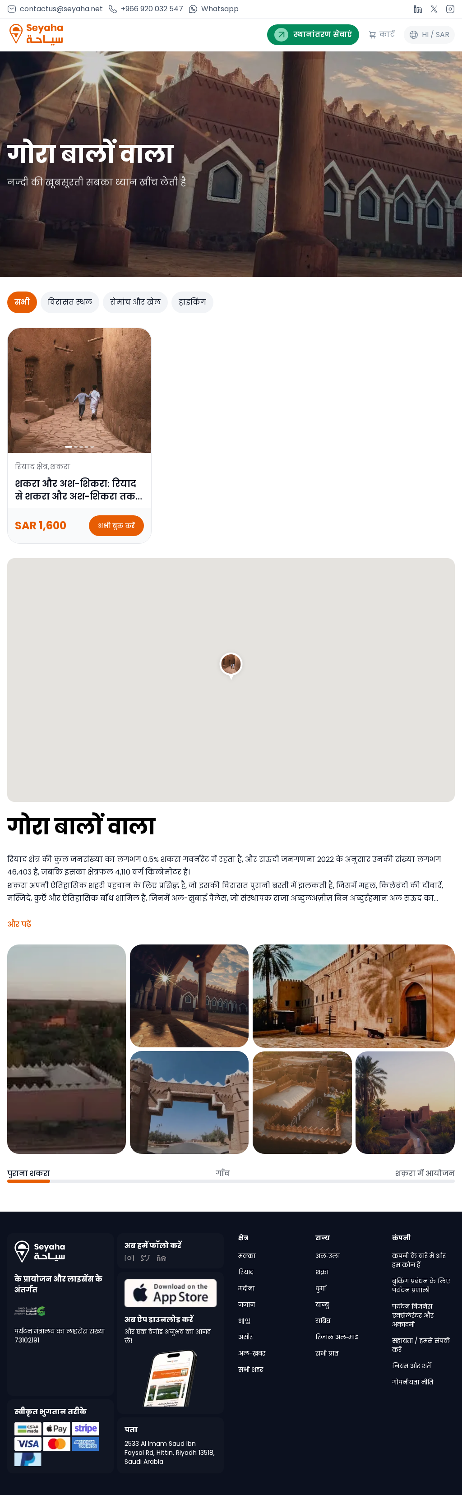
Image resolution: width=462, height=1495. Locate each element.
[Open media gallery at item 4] (354, 996)
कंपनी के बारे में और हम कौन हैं (419, 1260)
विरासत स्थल (70, 302)
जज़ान (246, 1304)
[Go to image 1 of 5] (68, 447)
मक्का (246, 1255)
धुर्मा (320, 1288)
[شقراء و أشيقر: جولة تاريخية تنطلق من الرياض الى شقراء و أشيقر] (231, 666)
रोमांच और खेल (135, 302)
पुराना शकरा (28, 1173)
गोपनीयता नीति (412, 1382)
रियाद (246, 1272)
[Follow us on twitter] (145, 1258)
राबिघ (322, 1320)
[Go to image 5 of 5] (92, 447)
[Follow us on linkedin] (129, 1258)
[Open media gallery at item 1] (66, 1049)
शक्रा (321, 1272)
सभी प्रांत (326, 1353)
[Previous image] (18, 391)
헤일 (244, 1320)
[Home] (60, 1251)
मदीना (246, 1288)
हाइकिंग (192, 302)
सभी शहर (250, 1369)
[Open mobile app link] (171, 1378)
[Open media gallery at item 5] (302, 1102)
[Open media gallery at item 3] (189, 1102)
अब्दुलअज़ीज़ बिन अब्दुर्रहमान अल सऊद (356, 898)
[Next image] (140, 391)
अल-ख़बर (251, 1353)
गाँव (223, 1173)
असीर (245, 1337)
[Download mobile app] (171, 1293)
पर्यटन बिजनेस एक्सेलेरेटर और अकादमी (413, 1315)
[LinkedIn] (417, 9)
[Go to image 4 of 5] (86, 447)
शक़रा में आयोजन (425, 1173)
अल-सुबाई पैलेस (199, 898)
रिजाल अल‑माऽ (336, 1337)
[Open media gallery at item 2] (189, 995)
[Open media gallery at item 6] (405, 1102)
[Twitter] (434, 9)
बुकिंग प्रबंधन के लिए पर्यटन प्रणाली (421, 1286)
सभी (22, 302)
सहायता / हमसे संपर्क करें (421, 1345)
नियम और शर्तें (411, 1365)
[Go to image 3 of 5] (81, 447)
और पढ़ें (19, 924)
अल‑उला (327, 1255)
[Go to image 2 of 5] (76, 447)
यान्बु (322, 1304)
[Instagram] (450, 9)
